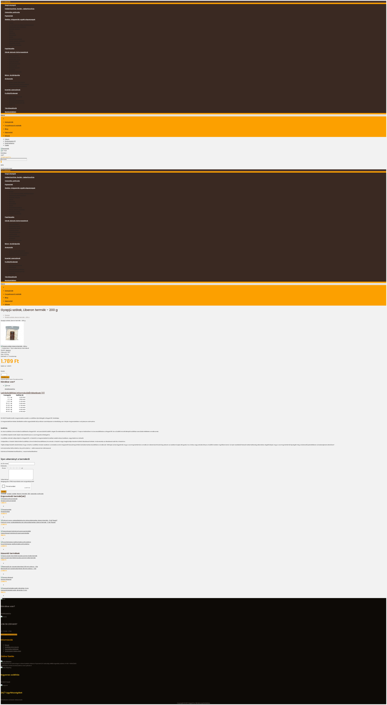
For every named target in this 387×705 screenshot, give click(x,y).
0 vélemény (5, 348)
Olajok (11, 37)
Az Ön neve (4, 464)
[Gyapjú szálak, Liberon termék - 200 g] (12, 344)
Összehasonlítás (18, 379)
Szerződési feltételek (12, 649)
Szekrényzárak (14, 62)
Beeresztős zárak (14, 60)
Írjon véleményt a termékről (20, 348)
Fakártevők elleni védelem (17, 27)
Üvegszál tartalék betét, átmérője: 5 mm (14, 590)
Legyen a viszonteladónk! (9, 634)
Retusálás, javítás (14, 43)
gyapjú (9, 494)
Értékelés (4, 466)
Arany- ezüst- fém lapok (17, 82)
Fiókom (7, 139)
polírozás (40, 494)
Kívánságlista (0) (10, 141)
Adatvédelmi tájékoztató (13, 651)
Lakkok (11, 31)
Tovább (4, 491)
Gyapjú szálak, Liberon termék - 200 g (17, 317)
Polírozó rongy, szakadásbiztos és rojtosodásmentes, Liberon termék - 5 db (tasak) (28, 522)
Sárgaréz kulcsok (14, 64)
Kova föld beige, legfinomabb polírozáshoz (15, 544)
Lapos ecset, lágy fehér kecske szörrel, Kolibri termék (18, 558)
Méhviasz (12, 33)
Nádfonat (12, 105)
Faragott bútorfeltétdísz (16, 101)
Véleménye (4, 479)
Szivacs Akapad (6, 579)
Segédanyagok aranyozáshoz (19, 84)
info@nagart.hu (6, 157)
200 (29, 494)
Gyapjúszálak (5, 512)
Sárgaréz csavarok (15, 72)
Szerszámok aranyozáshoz (18, 86)
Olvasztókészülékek (15, 39)
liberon (19, 494)
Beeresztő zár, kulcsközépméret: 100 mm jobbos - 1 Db (18, 569)
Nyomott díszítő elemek (16, 103)
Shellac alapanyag (15, 45)
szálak (14, 494)
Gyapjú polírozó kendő (8, 501)
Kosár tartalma (9, 143)
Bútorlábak (12, 99)
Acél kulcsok (13, 66)
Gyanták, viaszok (14, 29)
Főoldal (7, 315)
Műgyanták (12, 35)
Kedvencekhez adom (7, 379)
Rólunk (7, 645)
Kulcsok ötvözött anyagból (14, 69)
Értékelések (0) (37, 392)
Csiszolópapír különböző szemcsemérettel (15, 533)
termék (24, 494)
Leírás (4, 392)
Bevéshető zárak (14, 58)
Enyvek (11, 23)
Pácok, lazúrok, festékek (17, 41)
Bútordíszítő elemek (15, 97)
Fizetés (7, 145)
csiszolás (34, 494)
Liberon (8, 350)
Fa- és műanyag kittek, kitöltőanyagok (21, 25)
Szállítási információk (18, 392)
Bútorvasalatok (14, 56)
